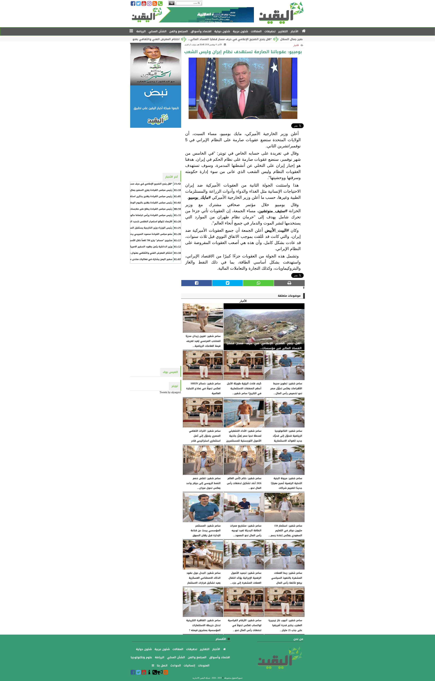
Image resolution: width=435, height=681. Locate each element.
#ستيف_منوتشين (272, 210)
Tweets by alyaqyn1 (170, 392)
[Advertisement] (155, 149)
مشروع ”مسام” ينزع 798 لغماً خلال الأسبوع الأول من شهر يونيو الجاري (134, 240)
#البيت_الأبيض (277, 230)
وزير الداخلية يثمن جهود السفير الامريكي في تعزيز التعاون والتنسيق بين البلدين (128, 247)
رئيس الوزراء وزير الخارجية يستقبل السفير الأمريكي (144, 228)
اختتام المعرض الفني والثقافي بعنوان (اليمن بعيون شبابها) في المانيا (159, 39)
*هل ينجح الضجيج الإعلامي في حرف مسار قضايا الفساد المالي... (256, 39)
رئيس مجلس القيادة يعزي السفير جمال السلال (147, 190)
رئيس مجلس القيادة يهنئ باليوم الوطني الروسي (145, 203)
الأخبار (296, 45)
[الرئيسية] (304, 31)
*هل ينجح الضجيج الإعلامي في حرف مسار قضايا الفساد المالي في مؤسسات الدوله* (127, 184)
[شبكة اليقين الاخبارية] (155, 64)
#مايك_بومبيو (199, 197)
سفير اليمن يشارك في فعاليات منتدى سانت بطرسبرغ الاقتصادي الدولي (133, 259)
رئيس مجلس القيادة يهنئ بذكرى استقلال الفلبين (145, 196)
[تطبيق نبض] (155, 106)
